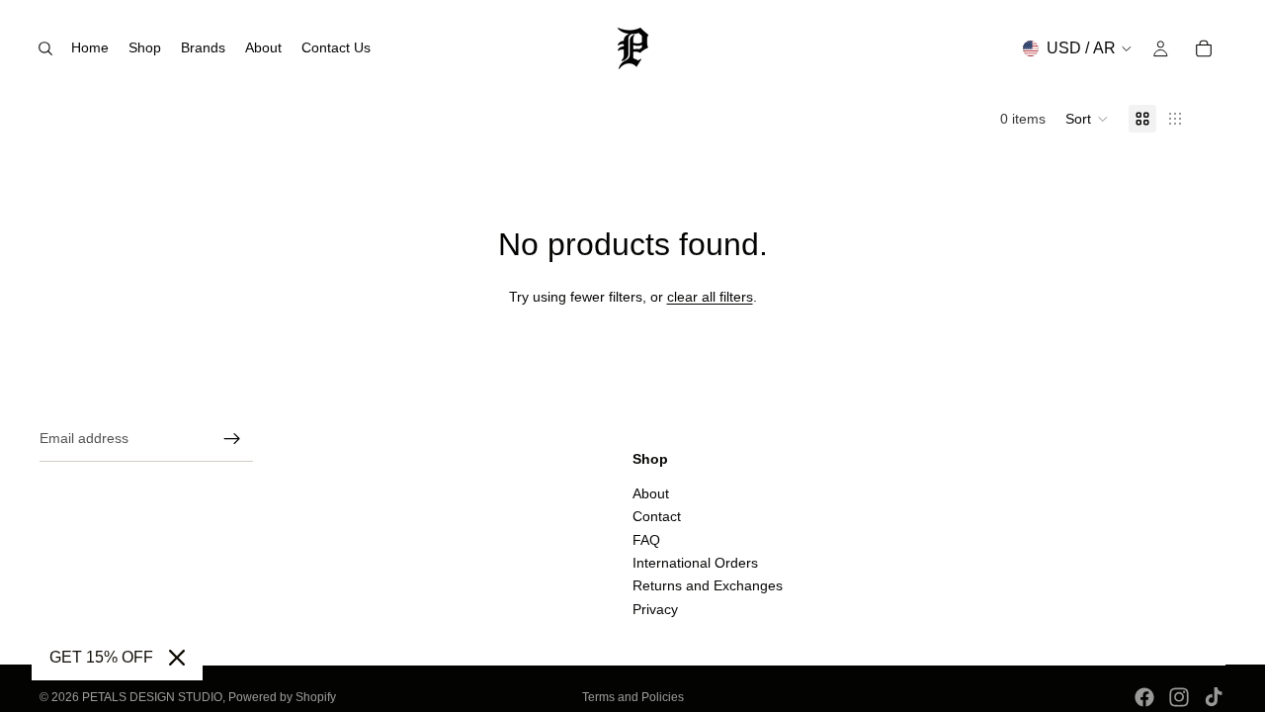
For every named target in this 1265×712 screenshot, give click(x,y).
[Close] (177, 658)
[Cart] (1203, 48)
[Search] (45, 48)
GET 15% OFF (101, 657)
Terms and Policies (633, 697)
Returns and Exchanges (707, 586)
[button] (1087, 118)
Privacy (655, 609)
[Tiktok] (1213, 697)
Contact (656, 517)
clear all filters (710, 297)
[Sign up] (232, 439)
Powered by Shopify (282, 697)
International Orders (695, 563)
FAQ (646, 540)
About (650, 493)
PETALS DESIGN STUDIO (152, 697)
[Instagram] (1179, 697)
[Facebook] (1144, 697)
